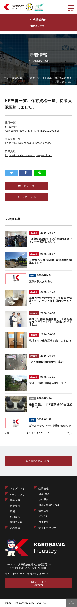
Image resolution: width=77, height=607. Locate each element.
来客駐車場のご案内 (50, 505)
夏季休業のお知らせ (41, 281)
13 (47, 433)
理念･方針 (44, 494)
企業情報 (43, 488)
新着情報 (15, 528)
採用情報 (43, 511)
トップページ (17, 488)
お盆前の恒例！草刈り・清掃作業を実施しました (50, 261)
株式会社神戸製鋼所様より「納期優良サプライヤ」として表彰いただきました (50, 322)
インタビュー (46, 516)
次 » (69, 433)
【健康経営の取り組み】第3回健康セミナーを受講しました (50, 240)
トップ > (6, 78)
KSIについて (17, 494)
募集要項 (44, 521)
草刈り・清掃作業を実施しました (48, 383)
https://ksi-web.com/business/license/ (28, 142)
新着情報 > (19, 78)
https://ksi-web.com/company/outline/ (28, 155)
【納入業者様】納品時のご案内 (46, 361)
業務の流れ (16, 522)
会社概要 (44, 499)
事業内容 (15, 500)
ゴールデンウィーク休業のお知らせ (50, 425)
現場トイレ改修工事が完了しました (50, 340)
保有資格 (15, 516)
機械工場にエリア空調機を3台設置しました (50, 405)
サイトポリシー (47, 527)
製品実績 (15, 505)
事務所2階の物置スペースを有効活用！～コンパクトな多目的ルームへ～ (50, 301)
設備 (12, 511)
